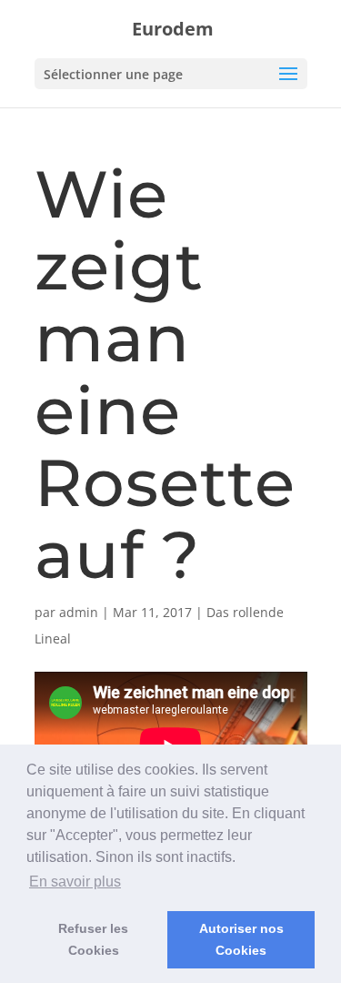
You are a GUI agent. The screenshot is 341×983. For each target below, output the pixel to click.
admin (78, 612)
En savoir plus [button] (75, 881)
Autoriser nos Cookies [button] (241, 939)
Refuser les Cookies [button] (93, 939)
